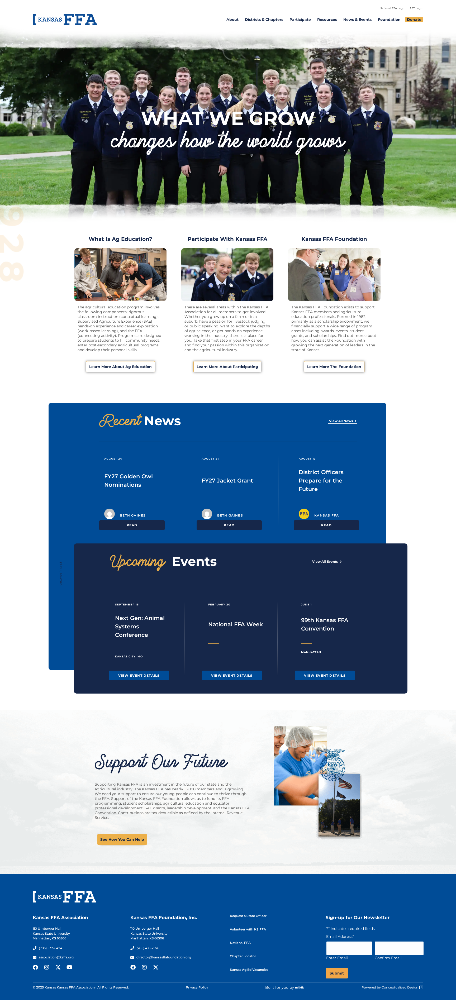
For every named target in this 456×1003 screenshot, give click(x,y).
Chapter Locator (243, 956)
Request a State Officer (248, 916)
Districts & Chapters (264, 19)
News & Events (357, 19)
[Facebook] (35, 967)
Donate (414, 19)
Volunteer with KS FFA (248, 929)
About (232, 19)
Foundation (389, 19)
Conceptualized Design (400, 987)
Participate (300, 19)
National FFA (240, 943)
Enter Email (337, 958)
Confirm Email (388, 958)
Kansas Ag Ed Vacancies (249, 970)
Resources (327, 19)
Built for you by (279, 987)
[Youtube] (69, 967)
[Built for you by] (300, 987)
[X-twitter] (58, 967)
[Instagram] (46, 967)
